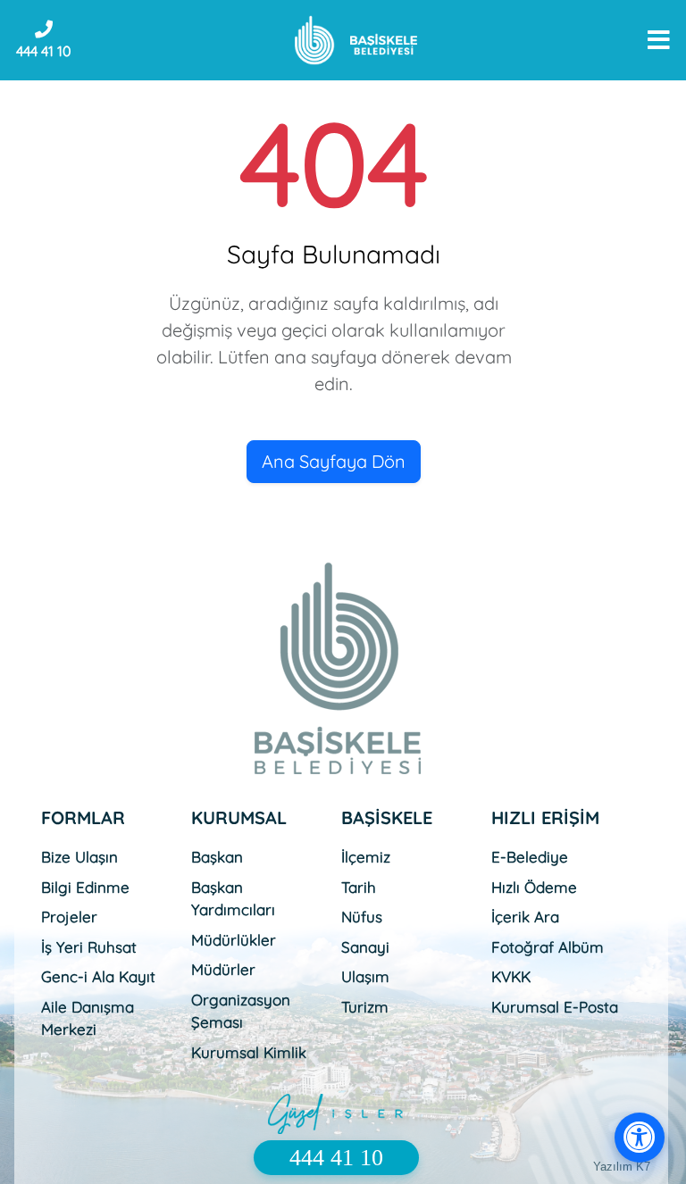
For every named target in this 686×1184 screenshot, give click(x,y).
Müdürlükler (233, 939)
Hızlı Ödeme (534, 887)
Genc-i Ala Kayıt (98, 976)
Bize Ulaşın (79, 856)
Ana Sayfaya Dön (334, 461)
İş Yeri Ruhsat (89, 947)
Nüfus (361, 916)
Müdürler (223, 969)
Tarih (358, 887)
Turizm (365, 1006)
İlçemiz (365, 856)
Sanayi (365, 947)
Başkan (217, 856)
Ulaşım (365, 976)
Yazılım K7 (621, 1166)
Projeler (69, 916)
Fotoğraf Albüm (547, 947)
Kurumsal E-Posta (554, 1006)
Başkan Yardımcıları (233, 899)
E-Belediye (529, 856)
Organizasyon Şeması (240, 1011)
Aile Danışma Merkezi (87, 1018)
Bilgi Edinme (85, 887)
